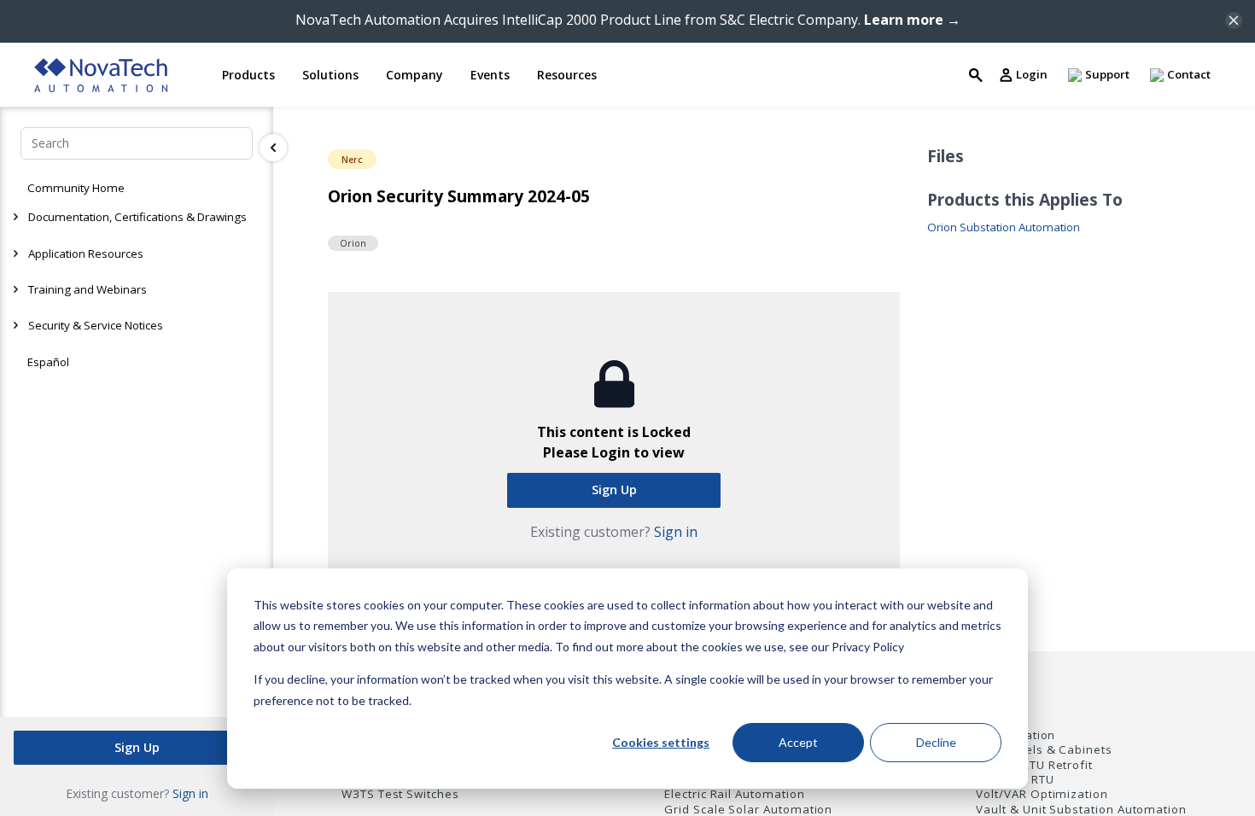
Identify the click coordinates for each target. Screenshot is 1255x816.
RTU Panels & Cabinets (1044, 750)
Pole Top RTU (1015, 779)
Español (48, 362)
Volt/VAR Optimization (1042, 794)
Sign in (190, 793)
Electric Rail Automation (734, 794)
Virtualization (1015, 735)
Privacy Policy (868, 646)
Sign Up (137, 747)
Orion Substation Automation (1003, 227)
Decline (936, 742)
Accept (798, 742)
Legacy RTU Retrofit (1034, 765)
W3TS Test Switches (400, 794)
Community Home (76, 187)
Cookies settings (660, 742)
